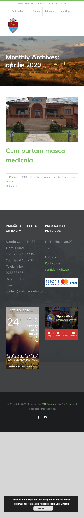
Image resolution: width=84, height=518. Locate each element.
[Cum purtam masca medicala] (42, 119)
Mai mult (10, 186)
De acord (43, 508)
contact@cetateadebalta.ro (51, 3)
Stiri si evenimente (45, 176)
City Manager (68, 404)
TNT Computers (50, 404)
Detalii (65, 503)
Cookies (50, 257)
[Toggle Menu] (76, 25)
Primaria (13, 176)
